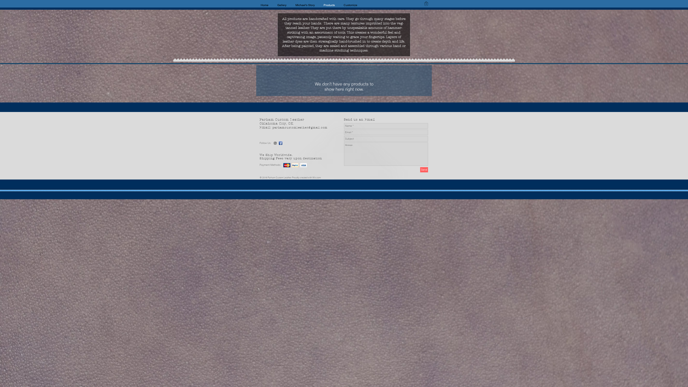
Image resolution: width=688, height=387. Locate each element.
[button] (426, 3)
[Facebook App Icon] (280, 143)
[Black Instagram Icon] (275, 143)
